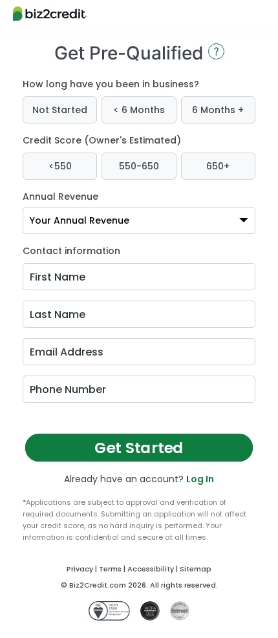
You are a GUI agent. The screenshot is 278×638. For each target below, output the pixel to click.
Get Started (139, 447)
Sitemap (195, 569)
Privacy (80, 569)
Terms (110, 569)
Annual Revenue (60, 196)
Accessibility (150, 569)
